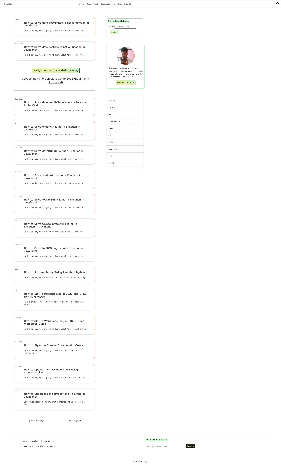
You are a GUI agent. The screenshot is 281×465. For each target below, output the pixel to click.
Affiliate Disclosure (46, 446)
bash (110, 156)
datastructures (114, 121)
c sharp (111, 107)
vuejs (110, 142)
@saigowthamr (48, 441)
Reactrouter (105, 4)
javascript (112, 100)
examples (112, 163)
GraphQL (127, 4)
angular (111, 135)
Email (111, 26)
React (89, 4)
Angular (81, 4)
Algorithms (117, 4)
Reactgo (8, 4)
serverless (112, 149)
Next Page (74, 420)
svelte (110, 128)
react (110, 114)
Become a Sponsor (125, 82)
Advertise (34, 441)
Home (24, 441)
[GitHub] (278, 3)
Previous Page (37, 420)
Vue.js (96, 4)
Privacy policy (28, 446)
